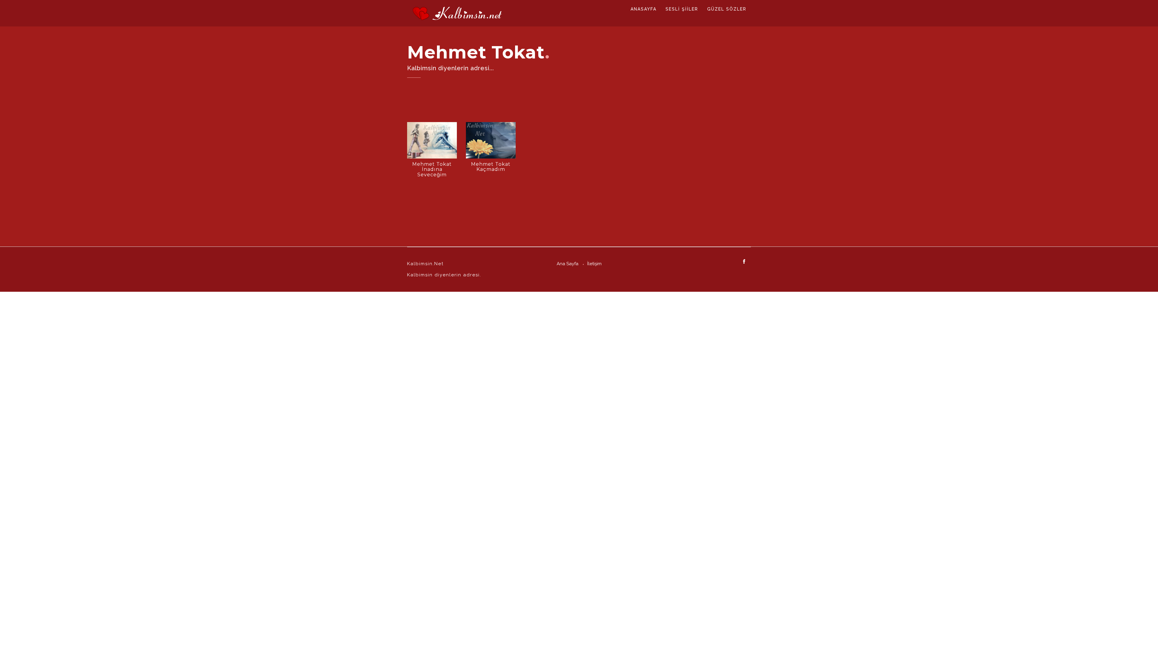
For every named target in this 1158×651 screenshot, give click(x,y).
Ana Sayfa (567, 263)
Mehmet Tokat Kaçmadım (491, 166)
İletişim (594, 263)
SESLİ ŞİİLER (682, 9)
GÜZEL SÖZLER (726, 9)
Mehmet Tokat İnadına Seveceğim (432, 169)
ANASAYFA (644, 9)
